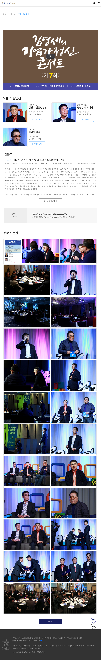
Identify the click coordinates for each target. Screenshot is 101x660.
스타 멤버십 (11, 14)
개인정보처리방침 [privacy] (34, 638)
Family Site (36, 640)
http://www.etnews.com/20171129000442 (49, 213)
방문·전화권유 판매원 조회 (21, 640)
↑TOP (93, 626)
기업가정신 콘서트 (24, 14)
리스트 (50, 621)
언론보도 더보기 (50, 201)
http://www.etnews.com (49, 217)
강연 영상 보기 (37, 119)
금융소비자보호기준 (58, 638)
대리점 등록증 (46, 638)
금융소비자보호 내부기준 (74, 638)
